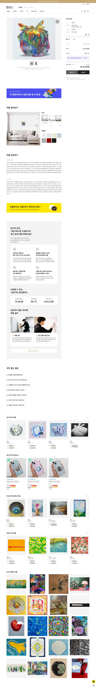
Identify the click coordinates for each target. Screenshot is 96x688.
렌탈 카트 (72, 72)
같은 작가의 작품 (11, 417)
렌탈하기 (83, 72)
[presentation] (43, 126)
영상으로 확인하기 (33, 351)
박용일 (72, 22)
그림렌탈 (20, 7)
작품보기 (8, 11)
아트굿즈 (32, 7)
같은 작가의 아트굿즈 (12, 455)
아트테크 (26, 7)
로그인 (84, 4)
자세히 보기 (85, 57)
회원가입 (88, 4)
